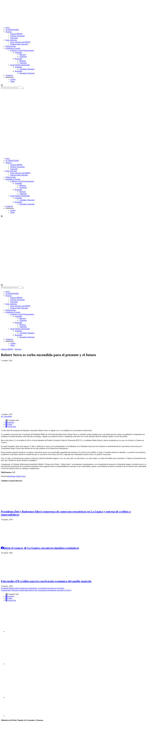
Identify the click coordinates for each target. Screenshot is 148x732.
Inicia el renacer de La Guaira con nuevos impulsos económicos (41, 547)
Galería (12, 79)
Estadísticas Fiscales (13, 48)
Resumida (18, 59)
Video (12, 81)
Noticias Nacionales (17, 36)
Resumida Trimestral (26, 73)
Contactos (9, 75)
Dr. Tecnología (6, 416)
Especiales (14, 38)
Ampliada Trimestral (26, 69)
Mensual (22, 54)
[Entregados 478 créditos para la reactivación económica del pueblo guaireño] (18, 576)
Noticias (9, 32)
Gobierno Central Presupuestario (22, 50)
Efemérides (12, 476)
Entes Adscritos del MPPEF (20, 42)
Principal (18, 349)
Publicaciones (11, 46)
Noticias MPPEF (16, 34)
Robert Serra (21, 476)
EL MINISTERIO (12, 30)
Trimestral (23, 57)
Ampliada (18, 52)
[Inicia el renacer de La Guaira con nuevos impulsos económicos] (18, 543)
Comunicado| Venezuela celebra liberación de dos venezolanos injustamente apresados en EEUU (36, 590)
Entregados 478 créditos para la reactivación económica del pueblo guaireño (46, 581)
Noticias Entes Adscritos (19, 44)
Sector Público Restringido (20, 65)
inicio (8, 28)
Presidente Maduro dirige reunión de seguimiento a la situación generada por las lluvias (32, 588)
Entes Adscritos (11, 40)
